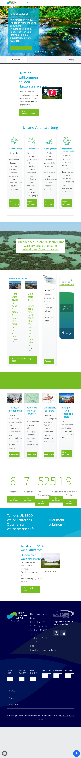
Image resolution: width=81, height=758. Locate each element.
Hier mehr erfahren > (57, 522)
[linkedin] (63, 633)
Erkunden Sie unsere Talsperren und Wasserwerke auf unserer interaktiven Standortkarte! (40, 246)
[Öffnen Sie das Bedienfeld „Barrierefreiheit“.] (76, 753)
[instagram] (56, 633)
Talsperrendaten (67, 284)
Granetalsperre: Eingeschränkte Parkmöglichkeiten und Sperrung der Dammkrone (31, 319)
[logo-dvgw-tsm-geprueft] (63, 610)
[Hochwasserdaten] (71, 280)
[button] (4, 753)
